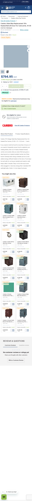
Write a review (24, 30)
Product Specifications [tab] (22, 134)
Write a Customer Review (16, 360)
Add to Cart (15, 86)
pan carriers (4, 18)
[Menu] (2, 7)
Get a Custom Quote (10, 108)
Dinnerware (11, 16)
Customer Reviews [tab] (10, 345)
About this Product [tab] (7, 134)
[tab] (2, 72)
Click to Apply (25, 1)
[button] (25, 8)
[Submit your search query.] (29, 11)
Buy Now (28, 86)
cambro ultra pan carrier (18, 18)
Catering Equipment (23, 16)
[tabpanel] (16, 153)
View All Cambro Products (8, 21)
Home (4, 16)
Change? (16, 82)
